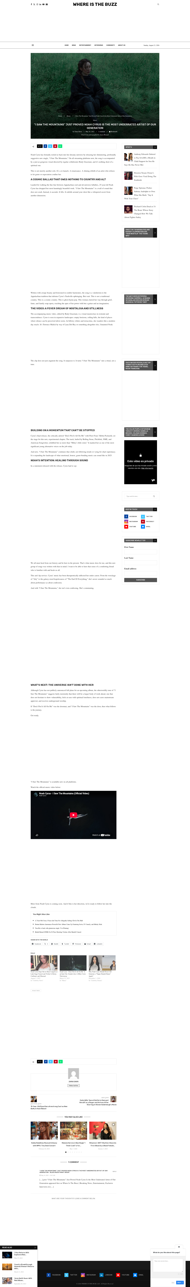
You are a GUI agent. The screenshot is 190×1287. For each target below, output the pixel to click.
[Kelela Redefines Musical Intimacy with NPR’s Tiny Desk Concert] (44, 1131)
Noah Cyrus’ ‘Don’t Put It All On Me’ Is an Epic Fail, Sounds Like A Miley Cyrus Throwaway (73, 974)
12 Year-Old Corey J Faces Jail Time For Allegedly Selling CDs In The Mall (59, 921)
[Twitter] (34, 4)
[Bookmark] (55, 1124)
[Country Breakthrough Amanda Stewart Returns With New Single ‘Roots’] (7, 1267)
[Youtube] (43, 4)
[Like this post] (40, 146)
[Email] (47, 4)
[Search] (158, 5)
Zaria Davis (78, 131)
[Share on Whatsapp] (60, 146)
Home (67, 45)
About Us (121, 45)
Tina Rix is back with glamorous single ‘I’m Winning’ (52, 928)
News (74, 45)
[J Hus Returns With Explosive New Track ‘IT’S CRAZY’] (7, 1255)
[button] (34, 1137)
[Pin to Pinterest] (55, 146)
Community (110, 45)
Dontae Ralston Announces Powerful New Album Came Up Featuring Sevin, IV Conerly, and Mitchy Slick (68, 924)
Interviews (98, 45)
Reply (114, 1171)
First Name (129, 547)
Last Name (128, 557)
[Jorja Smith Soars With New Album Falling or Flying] (7, 1280)
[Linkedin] (40, 4)
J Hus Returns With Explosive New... (21, 1254)
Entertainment (85, 45)
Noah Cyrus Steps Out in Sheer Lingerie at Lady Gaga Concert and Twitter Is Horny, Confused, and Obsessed (44, 974)
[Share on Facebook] (45, 146)
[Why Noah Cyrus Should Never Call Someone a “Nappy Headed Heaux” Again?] (102, 963)
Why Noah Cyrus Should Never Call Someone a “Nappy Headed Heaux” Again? (100, 974)
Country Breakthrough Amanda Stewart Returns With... (24, 1267)
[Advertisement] (95, 25)
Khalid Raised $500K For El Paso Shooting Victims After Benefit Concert (58, 932)
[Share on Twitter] (50, 146)
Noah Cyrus (36, 990)
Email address (130, 568)
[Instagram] (37, 4)
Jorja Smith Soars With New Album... (23, 1279)
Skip (173, 1282)
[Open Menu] (33, 45)
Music (68, 116)
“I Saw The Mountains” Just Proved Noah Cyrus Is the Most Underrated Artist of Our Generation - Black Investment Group (73, 1171)
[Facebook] (31, 4)
